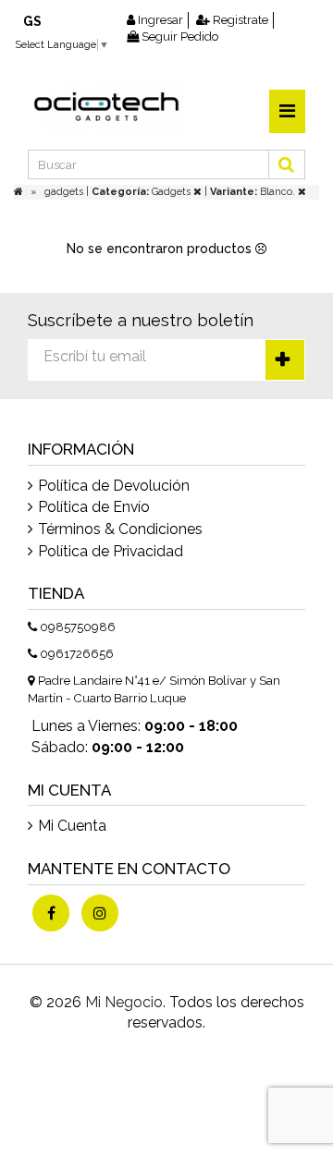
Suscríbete (284, 360)
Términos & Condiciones (120, 529)
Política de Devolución (114, 485)
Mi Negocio (124, 1002)
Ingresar (159, 20)
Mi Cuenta (72, 825)
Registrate (239, 20)
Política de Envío (94, 507)
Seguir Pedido (178, 36)
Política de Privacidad (110, 551)
